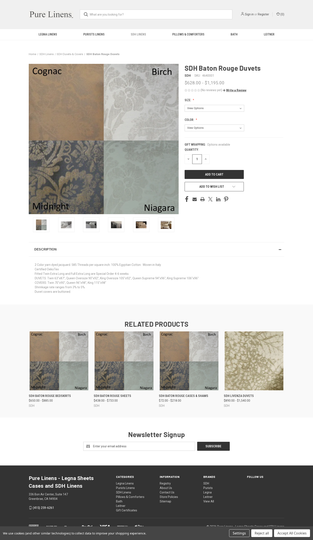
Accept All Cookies (292, 533)
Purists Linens (94, 34)
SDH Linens (138, 34)
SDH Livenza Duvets (239, 396)
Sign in (249, 14)
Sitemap (165, 501)
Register (263, 14)
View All (208, 501)
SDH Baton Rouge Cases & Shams (183, 396)
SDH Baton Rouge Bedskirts (50, 396)
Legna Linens (48, 34)
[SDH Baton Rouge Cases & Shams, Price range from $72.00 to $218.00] (189, 360)
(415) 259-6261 (43, 508)
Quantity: (192, 149)
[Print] (202, 199)
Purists (208, 488)
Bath (234, 34)
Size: (188, 100)
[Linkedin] (218, 199)
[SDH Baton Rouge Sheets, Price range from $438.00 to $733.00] (124, 360)
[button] (234, 90)
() (282, 14)
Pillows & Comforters (188, 34)
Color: (190, 119)
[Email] (194, 199)
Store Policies (169, 497)
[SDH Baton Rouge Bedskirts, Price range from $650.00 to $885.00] (59, 360)
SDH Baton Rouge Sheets (112, 396)
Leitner (269, 34)
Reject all (262, 533)
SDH (206, 483)
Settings (239, 533)
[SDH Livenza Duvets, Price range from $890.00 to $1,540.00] (254, 360)
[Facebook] (187, 199)
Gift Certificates (126, 510)
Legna (207, 492)
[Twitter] (210, 199)
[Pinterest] (226, 199)
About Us (166, 488)
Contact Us (167, 492)
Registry (165, 483)
